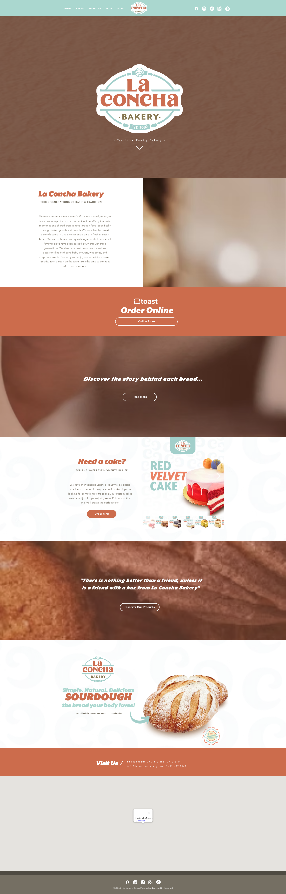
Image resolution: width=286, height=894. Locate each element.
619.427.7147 (177, 766)
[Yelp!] (227, 8)
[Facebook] (196, 8)
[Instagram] (204, 8)
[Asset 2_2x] (219, 8)
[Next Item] (218, 476)
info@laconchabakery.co (144, 766)
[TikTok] (212, 8)
